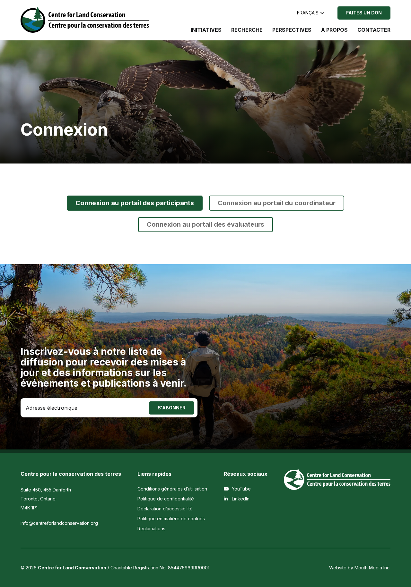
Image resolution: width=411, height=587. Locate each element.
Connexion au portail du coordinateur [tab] (277, 203)
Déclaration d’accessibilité (165, 508)
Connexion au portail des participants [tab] (134, 203)
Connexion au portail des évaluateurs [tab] (205, 224)
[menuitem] (206, 33)
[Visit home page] (85, 20)
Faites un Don (364, 12)
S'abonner (172, 407)
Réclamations (151, 528)
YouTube (241, 488)
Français (308, 12)
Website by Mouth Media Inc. (359, 567)
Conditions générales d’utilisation (172, 488)
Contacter (373, 30)
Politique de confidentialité (165, 498)
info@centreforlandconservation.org (59, 523)
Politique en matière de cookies (171, 518)
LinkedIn (240, 498)
